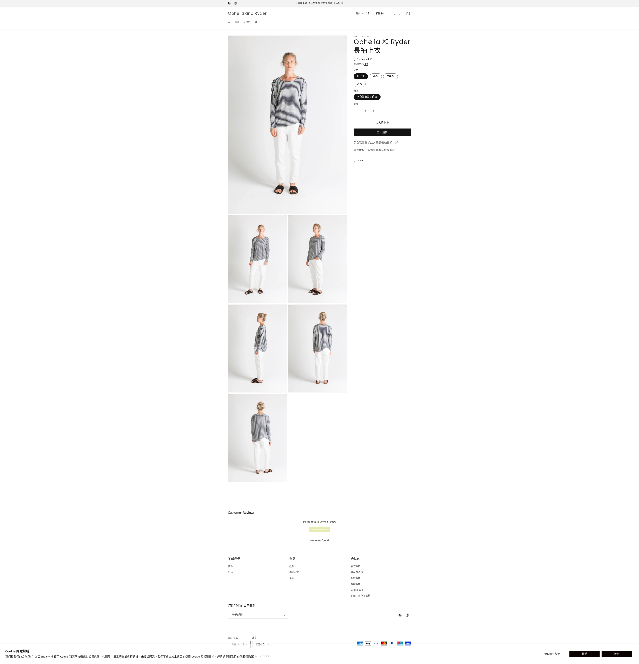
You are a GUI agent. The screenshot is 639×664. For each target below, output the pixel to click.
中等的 (390, 76)
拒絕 (616, 654)
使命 (230, 566)
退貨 (291, 578)
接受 (584, 654)
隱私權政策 (247, 657)
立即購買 (382, 132)
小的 (375, 76)
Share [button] (360, 160)
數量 (356, 104)
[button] (393, 13)
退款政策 (356, 578)
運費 (366, 64)
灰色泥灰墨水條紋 (367, 97)
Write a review (319, 529)
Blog (230, 572)
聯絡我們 (294, 572)
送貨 (291, 566)
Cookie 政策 (357, 590)
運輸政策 (356, 584)
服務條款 (356, 566)
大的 (359, 84)
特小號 (361, 76)
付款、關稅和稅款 (360, 596)
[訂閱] (284, 615)
